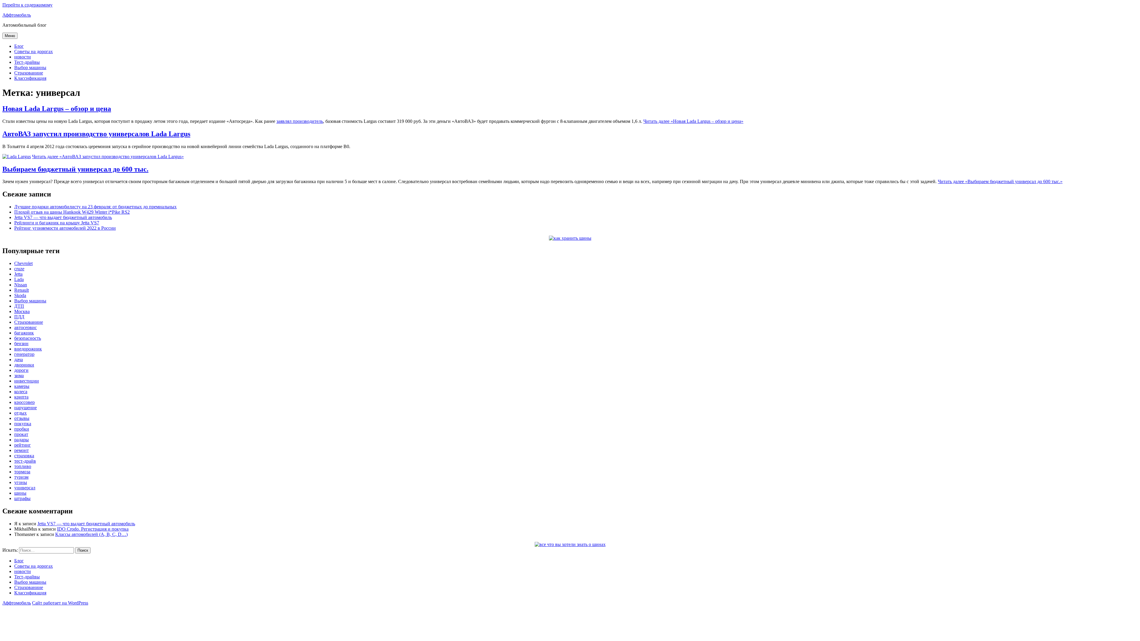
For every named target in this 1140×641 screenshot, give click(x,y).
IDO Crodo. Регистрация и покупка (93, 528)
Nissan (20, 284)
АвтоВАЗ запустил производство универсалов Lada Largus (96, 134)
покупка (22, 423)
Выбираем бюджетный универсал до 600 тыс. (75, 169)
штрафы (22, 498)
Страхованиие (28, 72)
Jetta (18, 274)
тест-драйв (25, 461)
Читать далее (693, 121)
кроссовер (24, 402)
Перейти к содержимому (27, 4)
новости (22, 56)
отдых (20, 412)
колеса (20, 391)
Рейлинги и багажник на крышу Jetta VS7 (56, 222)
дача (18, 359)
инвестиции (26, 380)
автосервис (25, 327)
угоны (20, 482)
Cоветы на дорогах (33, 51)
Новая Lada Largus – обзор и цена (56, 108)
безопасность (27, 338)
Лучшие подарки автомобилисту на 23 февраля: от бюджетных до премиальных (95, 206)
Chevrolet (23, 263)
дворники (24, 364)
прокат (21, 434)
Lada (19, 279)
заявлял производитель (299, 121)
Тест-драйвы (27, 62)
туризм (21, 477)
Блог (19, 46)
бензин (21, 343)
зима (19, 375)
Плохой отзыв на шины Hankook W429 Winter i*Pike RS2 (72, 212)
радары (21, 439)
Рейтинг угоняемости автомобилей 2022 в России (65, 228)
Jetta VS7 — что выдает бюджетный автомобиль (63, 217)
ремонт (21, 450)
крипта (21, 396)
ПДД (19, 316)
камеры (21, 386)
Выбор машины (30, 67)
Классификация (30, 78)
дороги (21, 370)
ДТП (19, 306)
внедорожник (28, 348)
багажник (24, 332)
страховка (24, 455)
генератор (24, 354)
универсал (24, 487)
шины (20, 493)
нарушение (25, 407)
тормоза (22, 471)
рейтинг (22, 445)
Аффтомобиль (16, 15)
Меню (10, 36)
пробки (21, 428)
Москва (22, 311)
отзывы (21, 418)
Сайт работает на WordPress (60, 602)
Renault (21, 290)
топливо (22, 466)
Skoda (20, 295)
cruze (19, 268)
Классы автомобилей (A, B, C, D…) (91, 534)
